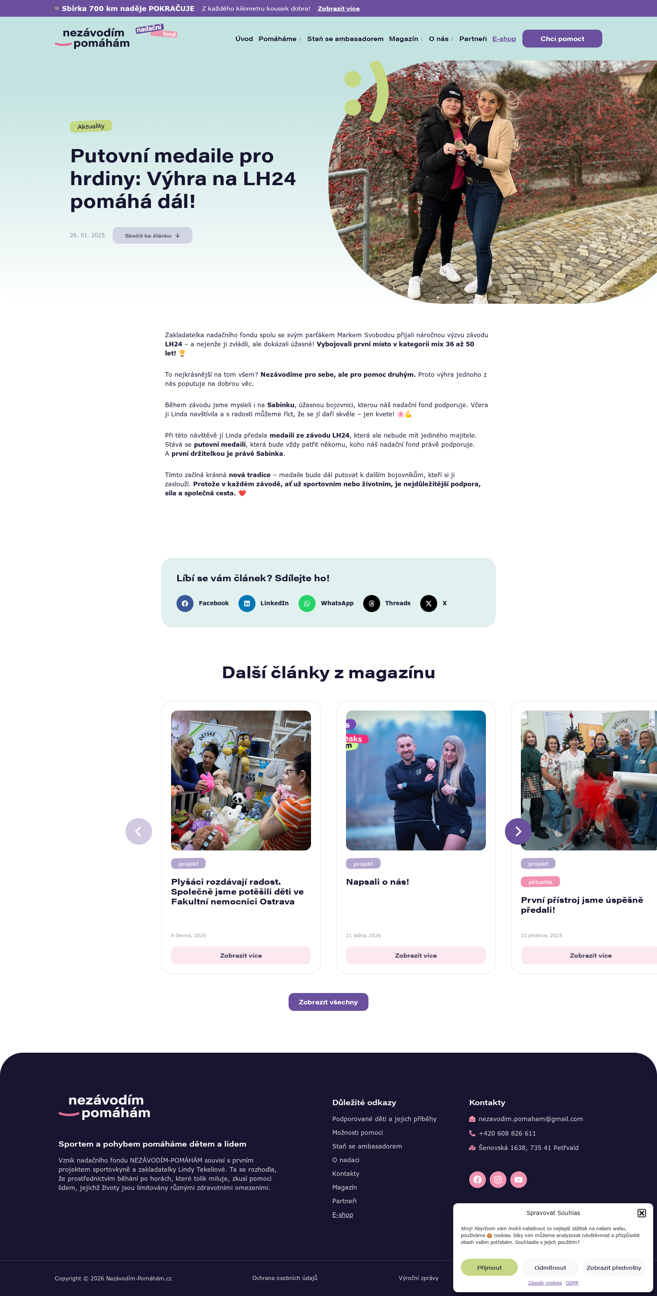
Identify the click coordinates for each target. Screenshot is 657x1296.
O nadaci (345, 1160)
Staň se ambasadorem (345, 38)
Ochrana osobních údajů (284, 1278)
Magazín (406, 38)
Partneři (473, 38)
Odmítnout (550, 1267)
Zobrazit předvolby (614, 1267)
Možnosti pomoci (357, 1132)
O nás (441, 38)
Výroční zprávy (418, 1278)
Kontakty (345, 1173)
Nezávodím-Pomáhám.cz (138, 1278)
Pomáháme (280, 38)
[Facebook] (477, 1179)
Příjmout (489, 1267)
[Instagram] (498, 1179)
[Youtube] (518, 1179)
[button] (642, 1213)
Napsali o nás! (377, 881)
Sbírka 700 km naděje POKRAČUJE (128, 8)
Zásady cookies (545, 1283)
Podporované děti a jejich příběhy (384, 1119)
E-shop (504, 38)
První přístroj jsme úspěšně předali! (582, 904)
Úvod (244, 38)
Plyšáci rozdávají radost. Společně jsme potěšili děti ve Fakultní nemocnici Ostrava (237, 891)
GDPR (572, 1283)
